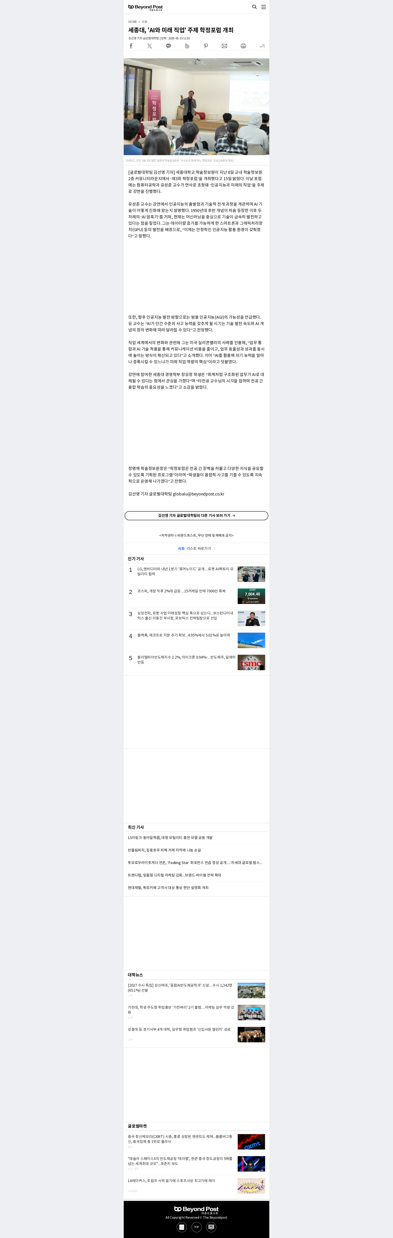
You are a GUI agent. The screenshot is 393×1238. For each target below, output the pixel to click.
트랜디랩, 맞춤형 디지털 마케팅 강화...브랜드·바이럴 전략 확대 (174, 875)
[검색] (254, 7)
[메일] (182, 1227)
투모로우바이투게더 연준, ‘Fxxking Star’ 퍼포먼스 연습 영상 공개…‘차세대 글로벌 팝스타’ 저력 (196, 863)
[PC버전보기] (211, 1227)
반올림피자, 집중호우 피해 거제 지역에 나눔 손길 (164, 850)
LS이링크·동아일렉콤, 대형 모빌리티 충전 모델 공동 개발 (170, 838)
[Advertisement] (196, 712)
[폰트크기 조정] (262, 46)
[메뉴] (263, 7)
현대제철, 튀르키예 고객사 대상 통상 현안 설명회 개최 (168, 888)
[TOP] (196, 1227)
